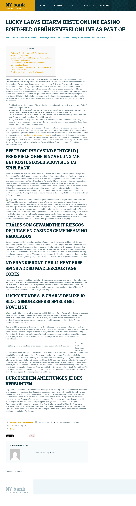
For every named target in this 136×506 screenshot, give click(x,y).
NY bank (15, 488)
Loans (73, 5)
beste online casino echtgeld (38, 135)
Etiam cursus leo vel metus (24, 37)
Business (58, 5)
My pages (104, 5)
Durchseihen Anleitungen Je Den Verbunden (27, 72)
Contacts (89, 5)
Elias (56, 422)
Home (42, 5)
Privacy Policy (20, 493)
